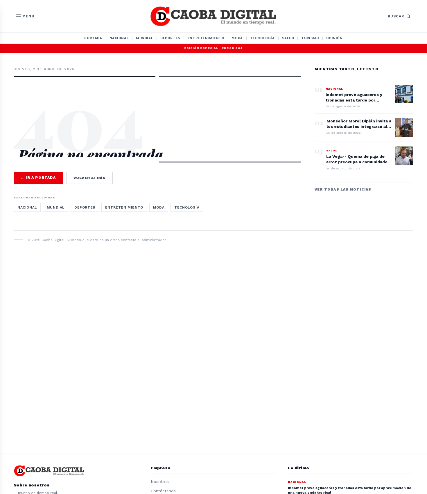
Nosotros (160, 481)
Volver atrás (89, 178)
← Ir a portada (38, 177)
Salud (288, 38)
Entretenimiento (206, 38)
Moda (237, 38)
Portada (93, 38)
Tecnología (262, 38)
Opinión (334, 38)
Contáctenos (163, 490)
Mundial (144, 38)
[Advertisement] (157, 102)
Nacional (119, 38)
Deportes (170, 38)
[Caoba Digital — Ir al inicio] (213, 16)
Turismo (310, 38)
